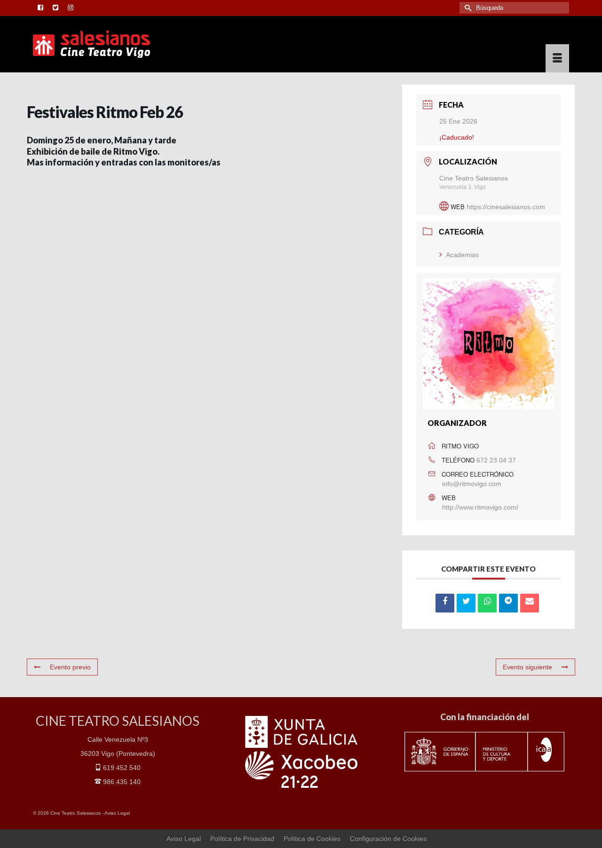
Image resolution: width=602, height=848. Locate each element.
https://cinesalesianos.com (506, 207)
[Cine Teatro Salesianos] (117, 44)
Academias (462, 255)
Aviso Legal (117, 813)
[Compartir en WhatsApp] (487, 603)
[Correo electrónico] (529, 603)
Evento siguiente (527, 667)
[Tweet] (466, 603)
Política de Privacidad (242, 838)
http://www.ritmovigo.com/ (480, 507)
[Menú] (557, 58)
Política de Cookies (312, 838)
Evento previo (70, 667)
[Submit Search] (466, 8)
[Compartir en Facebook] (445, 603)
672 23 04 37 (496, 460)
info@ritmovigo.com (471, 483)
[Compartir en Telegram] (508, 603)
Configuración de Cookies (388, 838)
